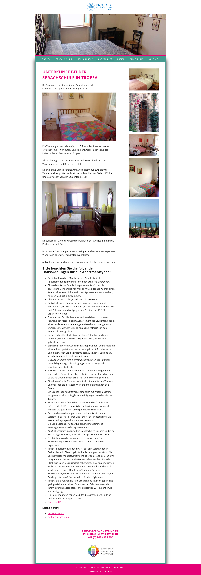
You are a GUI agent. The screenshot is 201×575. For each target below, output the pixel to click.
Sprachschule (64, 59)
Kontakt (154, 59)
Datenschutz (106, 571)
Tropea (46, 59)
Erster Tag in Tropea (58, 517)
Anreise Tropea (56, 513)
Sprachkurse (85, 59)
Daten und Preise (57, 502)
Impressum (93, 571)
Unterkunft (105, 59)
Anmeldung (136, 59)
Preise (121, 59)
